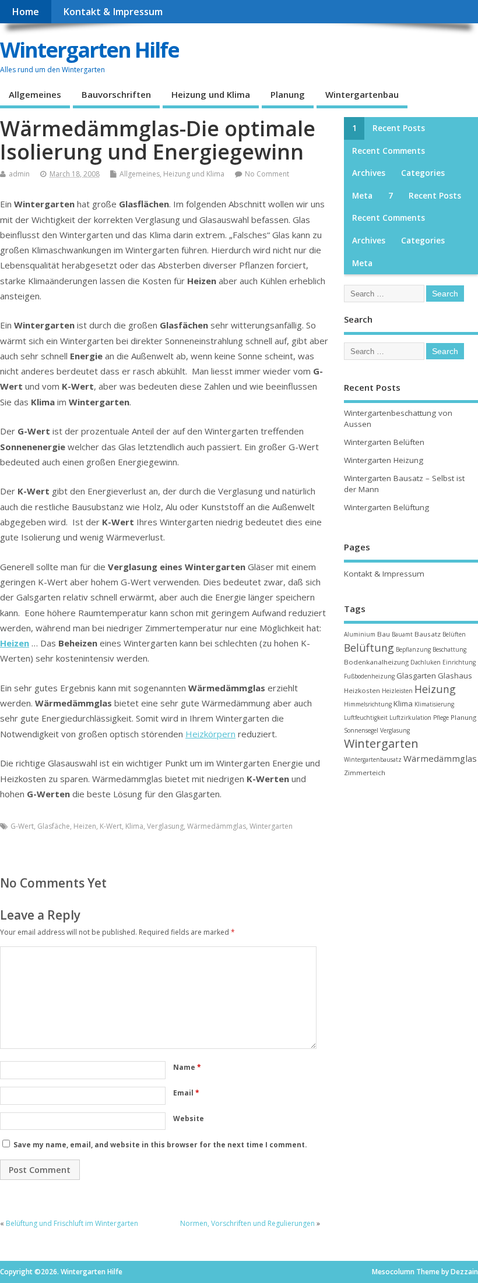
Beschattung (449, 649)
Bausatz (427, 634)
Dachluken (425, 662)
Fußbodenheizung (369, 676)
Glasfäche (53, 826)
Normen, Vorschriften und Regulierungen (247, 1223)
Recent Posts (398, 128)
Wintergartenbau (362, 94)
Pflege (441, 717)
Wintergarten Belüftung (386, 507)
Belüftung (369, 648)
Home (25, 11)
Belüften (454, 634)
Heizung (435, 689)
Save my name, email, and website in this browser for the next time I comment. (160, 1145)
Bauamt (402, 634)
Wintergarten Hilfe (89, 50)
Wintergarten (271, 826)
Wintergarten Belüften (384, 442)
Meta (362, 195)
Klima (134, 826)
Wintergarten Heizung (383, 460)
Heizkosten (362, 690)
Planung (287, 94)
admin (19, 174)
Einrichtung (459, 662)
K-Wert (111, 826)
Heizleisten (397, 691)
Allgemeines (35, 94)
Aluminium (359, 634)
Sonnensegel (361, 730)
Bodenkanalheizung (376, 662)
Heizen (14, 643)
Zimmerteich (364, 772)
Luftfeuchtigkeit (366, 717)
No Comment (267, 174)
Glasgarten (416, 675)
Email (186, 1093)
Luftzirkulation (410, 717)
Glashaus (455, 675)
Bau (383, 634)
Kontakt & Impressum (113, 11)
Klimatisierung (434, 704)
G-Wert (22, 826)
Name (187, 1067)
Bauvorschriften (116, 94)
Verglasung (165, 826)
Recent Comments (388, 151)
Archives (368, 173)
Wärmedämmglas (216, 826)
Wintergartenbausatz (373, 759)
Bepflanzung (413, 649)
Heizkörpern (210, 734)
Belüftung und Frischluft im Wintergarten (72, 1223)
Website (188, 1118)
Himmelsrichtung (368, 704)
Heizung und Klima (210, 94)
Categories (423, 173)
